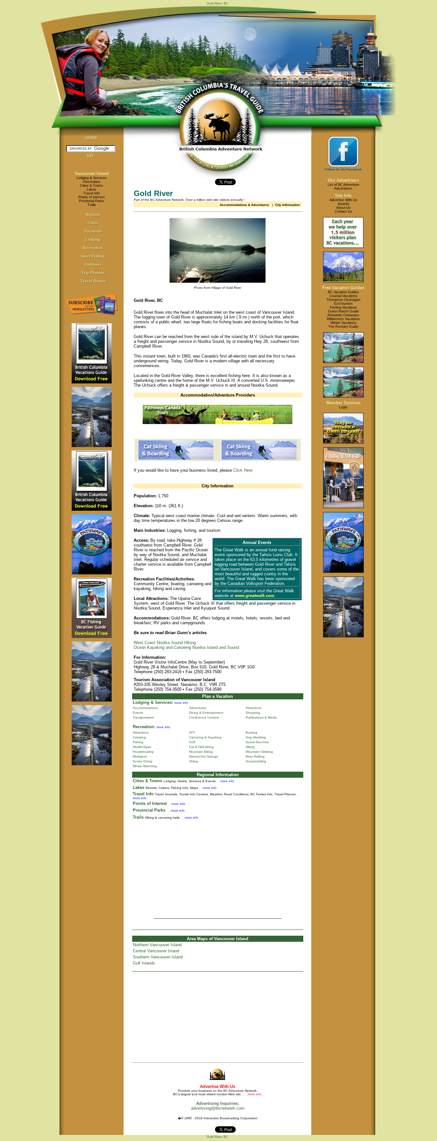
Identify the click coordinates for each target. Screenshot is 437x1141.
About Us (343, 207)
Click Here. (243, 470)
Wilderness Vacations (343, 319)
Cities (93, 222)
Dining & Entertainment (206, 712)
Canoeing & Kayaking (205, 737)
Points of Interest (91, 197)
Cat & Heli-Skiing (201, 747)
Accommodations (145, 708)
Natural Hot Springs (203, 756)
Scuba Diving (142, 761)
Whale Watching (145, 766)
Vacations (93, 231)
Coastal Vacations (343, 296)
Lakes (91, 189)
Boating (251, 732)
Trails (91, 205)
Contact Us (343, 211)
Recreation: (144, 726)
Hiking (250, 747)
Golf (192, 742)
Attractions (253, 708)
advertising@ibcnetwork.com (217, 1108)
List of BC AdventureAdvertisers (343, 186)
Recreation (91, 182)
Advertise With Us (343, 200)
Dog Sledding (256, 737)
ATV (192, 732)
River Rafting (255, 756)
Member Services (343, 402)
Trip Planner (93, 272)
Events (138, 712)
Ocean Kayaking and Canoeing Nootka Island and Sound (186, 647)
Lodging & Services (91, 178)
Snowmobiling (256, 761)
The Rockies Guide (343, 326)
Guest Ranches (257, 742)
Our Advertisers (343, 180)
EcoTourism (343, 303)
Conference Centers (204, 717)
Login (343, 407)
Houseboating (143, 751)
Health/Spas (142, 747)
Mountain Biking (201, 751)
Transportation (143, 717)
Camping (139, 737)
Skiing (193, 761)
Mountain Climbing (259, 751)
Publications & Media (261, 717)
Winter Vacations (343, 323)
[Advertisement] (217, 867)
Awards (343, 204)
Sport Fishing (93, 256)
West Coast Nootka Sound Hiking (165, 642)
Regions (93, 214)
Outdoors (92, 264)
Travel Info (91, 193)
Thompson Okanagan (343, 300)
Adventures (197, 708)
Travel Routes (93, 281)
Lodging (92, 239)
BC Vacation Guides (343, 292)
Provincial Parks (91, 201)
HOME (91, 138)
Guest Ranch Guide (343, 311)
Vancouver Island (92, 173)
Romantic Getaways (343, 315)
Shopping (253, 712)
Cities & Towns (91, 185)
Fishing (138, 742)
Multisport (140, 756)
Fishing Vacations (343, 307)
